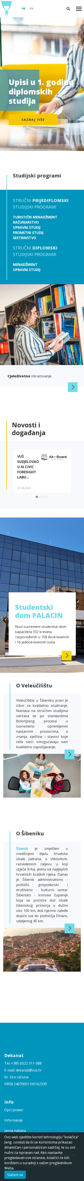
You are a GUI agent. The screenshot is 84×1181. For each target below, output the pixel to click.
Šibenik (25, 848)
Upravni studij (26, 227)
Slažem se (15, 1174)
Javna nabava (15, 1130)
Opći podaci (13, 1109)
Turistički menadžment (35, 217)
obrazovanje (29, 376)
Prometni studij (28, 232)
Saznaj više (33, 120)
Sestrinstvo (24, 237)
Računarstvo (26, 222)
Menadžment (25, 264)
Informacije (13, 1120)
